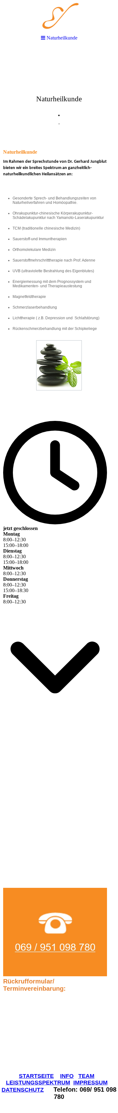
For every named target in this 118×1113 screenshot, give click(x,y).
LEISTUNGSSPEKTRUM (38, 1082)
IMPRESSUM (90, 1082)
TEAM (86, 1076)
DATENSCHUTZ (23, 1090)
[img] (59, 96)
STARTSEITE (36, 1076)
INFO (67, 1076)
